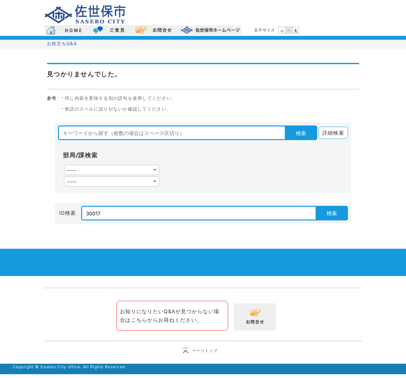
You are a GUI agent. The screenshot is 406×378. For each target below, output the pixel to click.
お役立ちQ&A (62, 43)
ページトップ (205, 350)
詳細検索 (331, 133)
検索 (301, 133)
